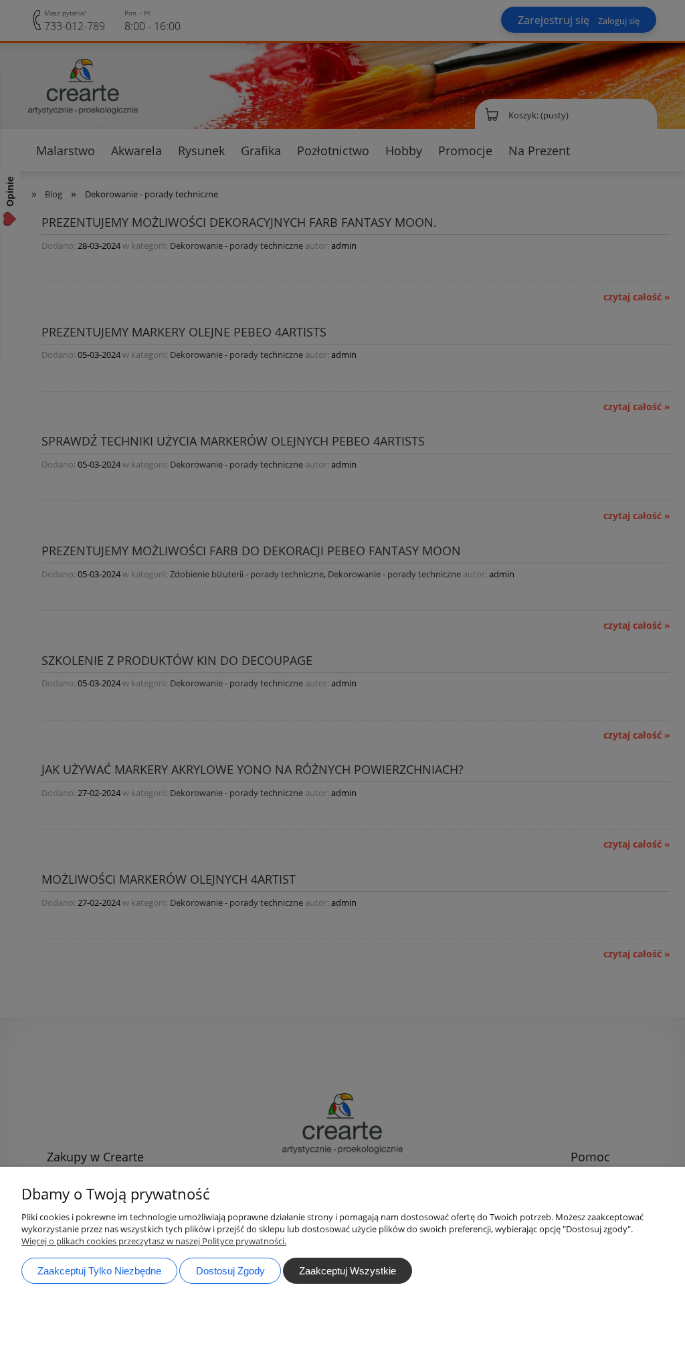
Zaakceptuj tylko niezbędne (99, 1270)
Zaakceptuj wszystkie (347, 1270)
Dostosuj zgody (230, 1270)
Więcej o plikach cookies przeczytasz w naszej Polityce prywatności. (153, 1241)
